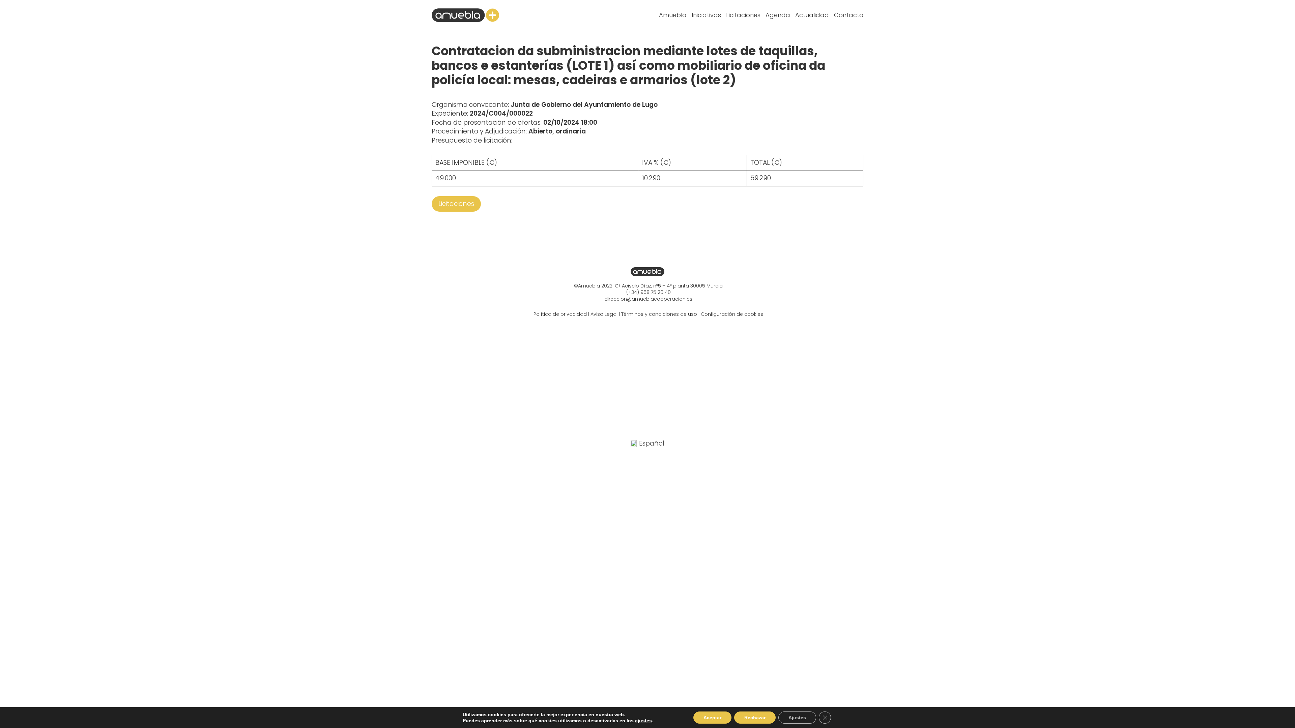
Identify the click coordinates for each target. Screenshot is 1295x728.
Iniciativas (706, 15)
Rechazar (755, 717)
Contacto (848, 15)
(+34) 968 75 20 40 (648, 292)
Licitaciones (743, 15)
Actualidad (812, 15)
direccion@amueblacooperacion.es (648, 299)
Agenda (778, 15)
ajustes (643, 720)
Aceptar (712, 717)
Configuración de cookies (732, 314)
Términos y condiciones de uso (659, 314)
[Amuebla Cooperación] (465, 15)
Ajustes (797, 717)
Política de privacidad (560, 314)
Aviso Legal (604, 314)
